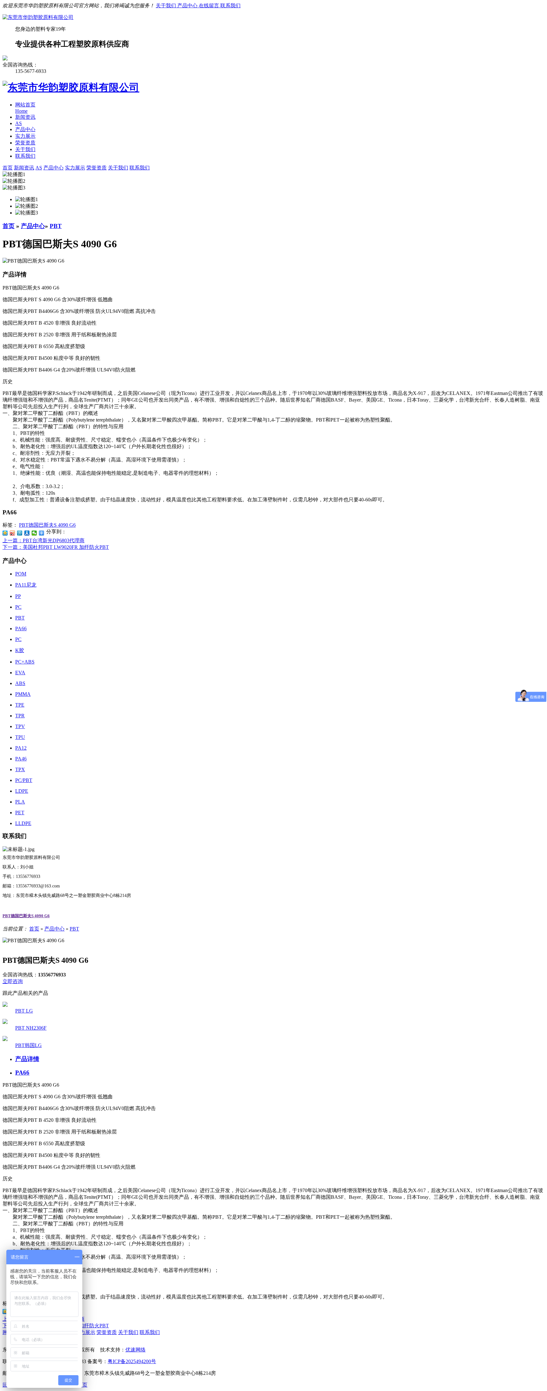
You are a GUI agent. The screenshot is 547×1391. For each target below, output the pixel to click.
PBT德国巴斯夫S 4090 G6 (47, 525)
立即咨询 (13, 981)
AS (18, 123)
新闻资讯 (25, 117)
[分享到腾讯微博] (19, 533)
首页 (9, 226)
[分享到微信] (34, 533)
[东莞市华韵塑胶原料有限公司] (38, 17)
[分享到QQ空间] (5, 533)
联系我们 (230, 5)
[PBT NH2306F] (5, 1022)
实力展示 (25, 136)
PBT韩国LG (28, 1045)
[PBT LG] (5, 1005)
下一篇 (56, 547)
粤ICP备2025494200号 (132, 1361)
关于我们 (166, 5)
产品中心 (188, 5)
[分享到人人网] (27, 533)
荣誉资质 (25, 142)
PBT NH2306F (31, 1028)
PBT (56, 226)
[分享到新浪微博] (12, 533)
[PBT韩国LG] (5, 1039)
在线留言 (209, 5)
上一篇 (44, 540)
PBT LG (24, 1010)
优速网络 (135, 1349)
